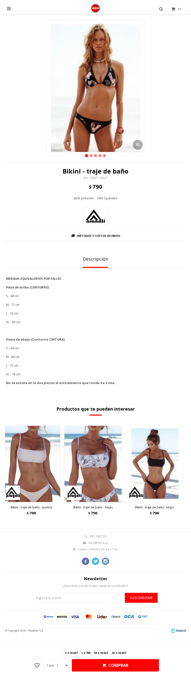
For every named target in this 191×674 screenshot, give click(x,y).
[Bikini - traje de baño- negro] (155, 464)
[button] (177, 471)
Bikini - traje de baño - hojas (93, 507)
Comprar (118, 665)
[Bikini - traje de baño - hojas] (93, 464)
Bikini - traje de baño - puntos (31, 507)
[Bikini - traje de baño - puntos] (31, 464)
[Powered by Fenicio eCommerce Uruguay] (178, 630)
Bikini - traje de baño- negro (154, 507)
